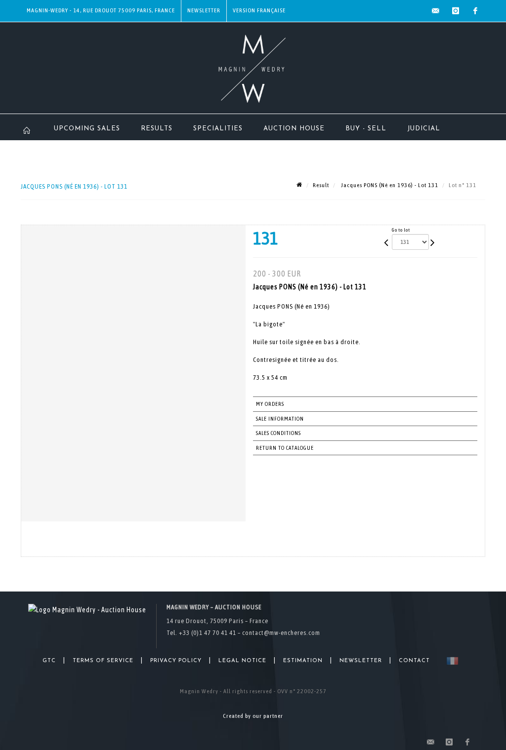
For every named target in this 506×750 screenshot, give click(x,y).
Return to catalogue (285, 448)
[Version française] (450, 661)
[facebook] (475, 11)
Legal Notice (242, 661)
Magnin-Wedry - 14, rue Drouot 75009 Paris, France (101, 10)
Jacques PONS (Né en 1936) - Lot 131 (388, 185)
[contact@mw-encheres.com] (436, 11)
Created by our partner (253, 715)
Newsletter (203, 10)
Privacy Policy (176, 661)
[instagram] (455, 11)
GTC (49, 661)
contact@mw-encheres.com (281, 632)
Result (321, 185)
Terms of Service (103, 661)
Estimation (303, 661)
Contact (414, 661)
